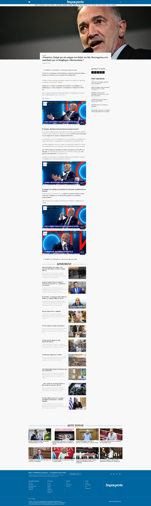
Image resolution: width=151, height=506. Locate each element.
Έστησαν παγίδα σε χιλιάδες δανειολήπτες (53, 325)
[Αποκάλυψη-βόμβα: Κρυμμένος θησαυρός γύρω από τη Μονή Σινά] (77, 374)
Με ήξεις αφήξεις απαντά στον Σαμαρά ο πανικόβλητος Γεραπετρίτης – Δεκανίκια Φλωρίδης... (53, 400)
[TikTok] (117, 474)
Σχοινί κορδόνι (88, 484)
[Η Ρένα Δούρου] (63, 453)
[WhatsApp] (101, 72)
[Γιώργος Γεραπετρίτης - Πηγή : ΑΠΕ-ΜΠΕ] (77, 403)
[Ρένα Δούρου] (87, 434)
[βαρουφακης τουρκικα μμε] (63, 434)
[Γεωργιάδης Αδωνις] (77, 287)
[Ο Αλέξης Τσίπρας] (111, 453)
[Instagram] (114, 474)
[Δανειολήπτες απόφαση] (77, 331)
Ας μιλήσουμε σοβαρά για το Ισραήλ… (52, 354)
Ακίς (86, 486)
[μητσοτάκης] (77, 389)
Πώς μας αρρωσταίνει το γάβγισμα (51, 311)
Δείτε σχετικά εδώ (59, 95)
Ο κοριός (87, 483)
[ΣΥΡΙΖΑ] (87, 453)
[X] (95, 72)
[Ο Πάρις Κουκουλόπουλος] (111, 434)
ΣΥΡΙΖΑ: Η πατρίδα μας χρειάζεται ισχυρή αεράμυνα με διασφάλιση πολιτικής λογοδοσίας (86, 461)
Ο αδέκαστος (87, 488)
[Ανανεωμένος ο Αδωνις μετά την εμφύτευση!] (40, 453)
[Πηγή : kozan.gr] (77, 346)
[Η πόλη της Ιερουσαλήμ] (77, 360)
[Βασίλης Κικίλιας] (40, 434)
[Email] (103, 72)
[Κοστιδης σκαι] (77, 302)
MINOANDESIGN (117, 501)
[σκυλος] (77, 317)
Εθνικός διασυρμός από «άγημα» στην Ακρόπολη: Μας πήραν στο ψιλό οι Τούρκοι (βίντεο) (53, 269)
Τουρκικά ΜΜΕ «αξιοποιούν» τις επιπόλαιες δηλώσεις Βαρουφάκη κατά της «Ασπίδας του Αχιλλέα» (100, 112)
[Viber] (98, 72)
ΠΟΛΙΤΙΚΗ (44, 55)
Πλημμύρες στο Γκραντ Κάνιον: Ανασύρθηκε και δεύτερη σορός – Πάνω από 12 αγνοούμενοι (100, 94)
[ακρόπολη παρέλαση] (77, 273)
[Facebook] (92, 72)
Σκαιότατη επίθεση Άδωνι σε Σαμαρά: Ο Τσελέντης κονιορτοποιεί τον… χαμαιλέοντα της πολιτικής (53, 284)
